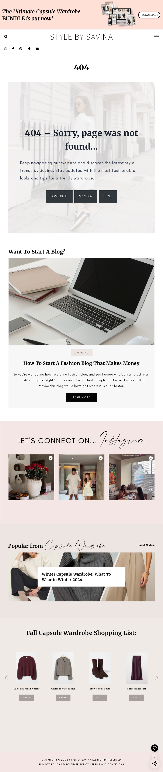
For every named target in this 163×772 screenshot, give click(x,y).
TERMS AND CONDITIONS (108, 764)
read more (82, 397)
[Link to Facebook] (13, 49)
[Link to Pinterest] (20, 49)
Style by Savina (81, 36)
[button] (31, 477)
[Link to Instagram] (5, 49)
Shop (26, 697)
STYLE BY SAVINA (80, 759)
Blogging (81, 352)
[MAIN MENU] (156, 36)
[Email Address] (37, 49)
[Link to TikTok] (29, 49)
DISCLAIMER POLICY (76, 764)
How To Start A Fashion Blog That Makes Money (81, 363)
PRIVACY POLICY (49, 764)
